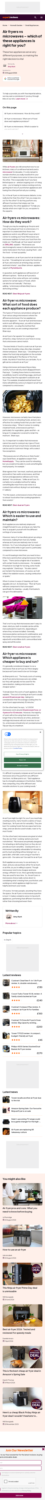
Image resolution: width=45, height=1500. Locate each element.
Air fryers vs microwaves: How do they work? (22, 113)
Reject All (22, 760)
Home (5, 25)
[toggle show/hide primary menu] (41, 17)
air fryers (11, 167)
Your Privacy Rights (22, 754)
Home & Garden (16, 25)
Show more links (22, 134)
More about (10, 923)
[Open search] (35, 17)
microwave (7, 172)
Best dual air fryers (21, 505)
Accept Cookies (22, 765)
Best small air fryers (21, 647)
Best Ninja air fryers (21, 293)
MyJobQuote (16, 268)
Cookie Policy (17, 748)
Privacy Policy (26, 1490)
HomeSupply (8, 461)
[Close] (40, 732)
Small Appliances (32, 25)
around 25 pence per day (13, 697)
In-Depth (7, 940)
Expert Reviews (10, 17)
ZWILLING (9, 244)
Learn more (20, 99)
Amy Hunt (11, 66)
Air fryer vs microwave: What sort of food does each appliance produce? (20, 120)
